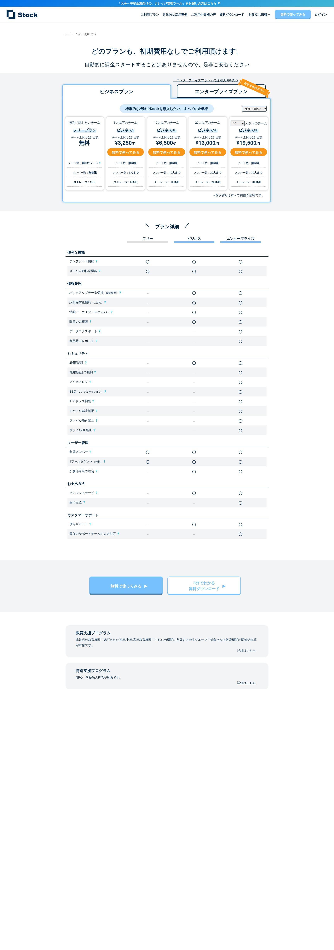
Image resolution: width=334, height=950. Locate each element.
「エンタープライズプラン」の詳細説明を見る (205, 80)
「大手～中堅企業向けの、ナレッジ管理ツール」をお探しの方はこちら (167, 3)
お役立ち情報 (258, 14)
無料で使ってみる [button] (126, 152)
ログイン (321, 14)
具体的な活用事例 (175, 14)
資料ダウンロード (232, 14)
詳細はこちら (246, 650)
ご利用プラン (150, 14)
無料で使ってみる (292, 14)
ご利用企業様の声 (203, 14)
